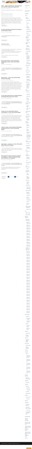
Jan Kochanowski (28, 150)
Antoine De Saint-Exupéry (28, 49)
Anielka (27, 67)
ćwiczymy (27, 398)
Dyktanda (27, 386)
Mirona (28, 11)
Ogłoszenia (26, 380)
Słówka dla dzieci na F (28, 266)
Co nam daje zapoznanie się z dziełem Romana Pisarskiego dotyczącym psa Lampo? (11, 96)
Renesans (27, 323)
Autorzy (26, 15)
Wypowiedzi (27, 402)
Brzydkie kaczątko (27, 119)
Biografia (27, 114)
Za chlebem (28, 138)
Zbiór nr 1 (27, 353)
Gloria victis (28, 96)
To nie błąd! (27, 391)
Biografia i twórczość (28, 77)
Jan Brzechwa (28, 145)
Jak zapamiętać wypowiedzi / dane (28, 412)
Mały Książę (28, 51)
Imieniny (26, 10)
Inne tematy (28, 195)
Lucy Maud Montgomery (28, 171)
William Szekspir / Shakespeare (28, 207)
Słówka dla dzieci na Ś (28, 295)
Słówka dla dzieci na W (28, 306)
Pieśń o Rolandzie (27, 46)
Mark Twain (27, 180)
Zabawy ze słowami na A (28, 223)
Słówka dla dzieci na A (28, 252)
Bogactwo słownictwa (26, 217)
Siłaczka (27, 201)
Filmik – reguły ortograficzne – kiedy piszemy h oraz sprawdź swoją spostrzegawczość (11, 6)
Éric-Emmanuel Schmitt (28, 103)
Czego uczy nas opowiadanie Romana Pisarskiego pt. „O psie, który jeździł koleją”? (11, 112)
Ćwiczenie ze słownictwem (28, 220)
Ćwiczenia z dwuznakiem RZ (28, 368)
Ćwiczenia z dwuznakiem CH (28, 360)
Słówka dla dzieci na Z (28, 312)
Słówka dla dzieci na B (28, 255)
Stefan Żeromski (28, 190)
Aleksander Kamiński (27, 37)
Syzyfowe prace (27, 204)
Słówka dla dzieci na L (28, 278)
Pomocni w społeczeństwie (28, 378)
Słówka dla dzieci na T (28, 301)
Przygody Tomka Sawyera (27, 183)
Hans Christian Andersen (28, 116)
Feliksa (26, 11)
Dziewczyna (28, 60)
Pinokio (27, 72)
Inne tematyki (27, 343)
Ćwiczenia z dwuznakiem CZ (28, 364)
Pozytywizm (27, 316)
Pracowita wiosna (5, 44)
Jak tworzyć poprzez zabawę (28, 408)
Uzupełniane (28, 389)
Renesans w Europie (28, 326)
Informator (26, 331)
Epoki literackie (27, 314)
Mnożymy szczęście (26, 375)
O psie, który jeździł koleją (9, 80)
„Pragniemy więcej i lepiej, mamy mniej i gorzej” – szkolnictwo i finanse (28, 428)
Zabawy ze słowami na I (28, 240)
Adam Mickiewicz (27, 18)
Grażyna (27, 23)
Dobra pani (28, 94)
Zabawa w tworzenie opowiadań (26, 419)
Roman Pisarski (28, 185)
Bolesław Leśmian (27, 53)
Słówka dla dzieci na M (28, 281)
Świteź (27, 33)
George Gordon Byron (28, 112)
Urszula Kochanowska (28, 63)
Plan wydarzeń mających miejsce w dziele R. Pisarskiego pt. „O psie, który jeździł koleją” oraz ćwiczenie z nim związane (11, 157)
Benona (29, 10)
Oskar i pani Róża (28, 109)
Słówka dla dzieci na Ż (28, 309)
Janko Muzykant (27, 125)
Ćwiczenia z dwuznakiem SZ (28, 372)
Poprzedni (4, 176)
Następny (3, 178)
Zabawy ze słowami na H (28, 237)
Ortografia (26, 384)
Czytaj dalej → (4, 25)
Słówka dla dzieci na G (28, 269)
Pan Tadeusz (28, 29)
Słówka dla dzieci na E (28, 264)
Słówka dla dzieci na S (28, 298)
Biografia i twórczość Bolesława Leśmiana (28, 57)
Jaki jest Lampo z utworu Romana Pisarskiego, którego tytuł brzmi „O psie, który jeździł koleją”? (11, 128)
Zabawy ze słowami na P (28, 243)
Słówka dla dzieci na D (28, 261)
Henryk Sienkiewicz (27, 122)
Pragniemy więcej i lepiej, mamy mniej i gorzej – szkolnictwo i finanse (28, 434)
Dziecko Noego (27, 106)
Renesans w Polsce (28, 329)
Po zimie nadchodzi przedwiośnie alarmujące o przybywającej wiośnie (11, 30)
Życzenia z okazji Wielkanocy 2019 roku (27, 423)
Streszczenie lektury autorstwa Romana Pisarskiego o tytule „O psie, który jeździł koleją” (10, 62)
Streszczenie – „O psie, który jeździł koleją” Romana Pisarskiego (10, 78)
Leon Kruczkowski (27, 166)
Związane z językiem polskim (27, 340)
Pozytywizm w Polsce (28, 321)
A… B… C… (28, 92)
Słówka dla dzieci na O (28, 286)
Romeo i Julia (28, 209)
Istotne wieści (28, 333)
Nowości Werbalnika (9, 64)
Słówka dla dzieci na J (28, 272)
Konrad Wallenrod (27, 27)
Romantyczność (28, 31)
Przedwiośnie (28, 199)
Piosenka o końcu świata (28, 80)
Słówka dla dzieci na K (28, 275)
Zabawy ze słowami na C (28, 228)
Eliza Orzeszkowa (27, 90)
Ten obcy (27, 143)
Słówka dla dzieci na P (28, 289)
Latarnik (27, 127)
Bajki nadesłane (28, 214)
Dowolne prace (8, 45)
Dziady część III (28, 21)
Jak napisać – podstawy (28, 405)
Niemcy (27, 168)
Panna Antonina (27, 99)
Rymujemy (26, 395)
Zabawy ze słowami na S (28, 245)
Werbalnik (26, 400)
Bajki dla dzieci (28, 212)
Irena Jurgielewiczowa (28, 141)
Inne (27, 152)
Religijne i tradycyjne (27, 348)
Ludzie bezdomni (27, 197)
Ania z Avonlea (27, 174)
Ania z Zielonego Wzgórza (27, 177)
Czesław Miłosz (28, 74)
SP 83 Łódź (27, 382)
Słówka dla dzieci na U (28, 304)
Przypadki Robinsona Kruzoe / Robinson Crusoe (28, 85)
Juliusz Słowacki (28, 162)
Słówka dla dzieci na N (28, 284)
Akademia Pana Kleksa (28, 148)
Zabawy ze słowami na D (28, 231)
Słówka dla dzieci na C (28, 258)
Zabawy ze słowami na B (28, 226)
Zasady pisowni (8, 8)
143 (17, 176)
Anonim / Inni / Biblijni (28, 43)
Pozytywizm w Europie (28, 319)
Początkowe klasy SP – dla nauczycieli (28, 248)
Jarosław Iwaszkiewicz (28, 155)
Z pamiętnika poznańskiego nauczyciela (28, 136)
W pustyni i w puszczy (28, 133)
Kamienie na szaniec (28, 40)
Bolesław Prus (28, 65)
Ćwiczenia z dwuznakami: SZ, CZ (28, 356)
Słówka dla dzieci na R (28, 292)
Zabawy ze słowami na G (28, 234)
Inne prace (26, 337)
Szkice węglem (27, 130)
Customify (18, 443)
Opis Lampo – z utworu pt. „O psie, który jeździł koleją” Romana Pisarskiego (11, 144)
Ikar (27, 160)
